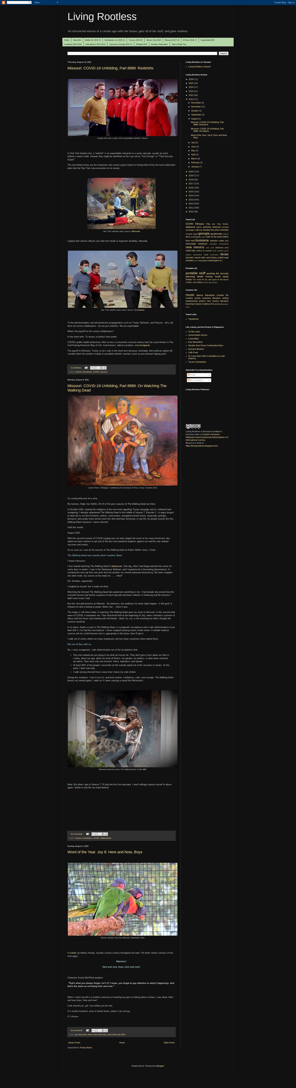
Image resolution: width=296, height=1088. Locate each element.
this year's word (85, 1034)
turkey (214, 257)
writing (225, 298)
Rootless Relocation (159, 44)
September (196, 115)
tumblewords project (195, 301)
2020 (191, 171)
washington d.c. (215, 260)
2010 (191, 211)
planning (190, 276)
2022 (191, 95)
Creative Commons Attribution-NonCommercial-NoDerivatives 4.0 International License (207, 437)
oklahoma (219, 248)
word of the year (99, 1034)
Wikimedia (136, 231)
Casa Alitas (193, 338)
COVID (96, 372)
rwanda (208, 251)
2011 (191, 208)
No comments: (77, 834)
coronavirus (87, 372)
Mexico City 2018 (153, 40)
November (196, 106)
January (195, 166)
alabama (190, 226)
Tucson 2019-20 (136, 40)
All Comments (196, 380)
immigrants (144, 345)
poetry (198, 298)
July (193, 142)
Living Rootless (102, 16)
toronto (189, 257)
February (195, 162)
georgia (203, 233)
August (194, 119)
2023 (191, 91)
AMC (145, 769)
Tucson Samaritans (197, 362)
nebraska (213, 244)
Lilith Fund (193, 352)
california (198, 230)
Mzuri (217, 431)
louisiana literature (211, 298)
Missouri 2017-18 (172, 40)
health (218, 276)
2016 (191, 188)
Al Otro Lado (194, 331)
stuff (202, 273)
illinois (188, 237)
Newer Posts (74, 1042)
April (193, 154)
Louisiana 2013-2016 (73, 44)
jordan (203, 237)
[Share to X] (98, 368)
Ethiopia (199, 223)
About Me (77, 40)
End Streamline (195, 342)
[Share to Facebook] (101, 368)
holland (226, 234)
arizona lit (218, 304)
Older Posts (169, 1042)
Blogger (160, 1066)
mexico (214, 240)
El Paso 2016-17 (190, 40)
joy (76, 1034)
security (224, 273)
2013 (191, 199)
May (193, 150)
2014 (191, 195)
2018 (191, 179)
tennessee (214, 255)
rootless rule (191, 282)
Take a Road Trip (179, 44)
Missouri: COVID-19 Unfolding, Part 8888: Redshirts (110, 68)
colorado (224, 230)
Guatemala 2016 (207, 40)
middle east (224, 241)
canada (206, 230)
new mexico (195, 247)
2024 (191, 87)
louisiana (202, 240)
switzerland (197, 255)
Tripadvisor (193, 319)
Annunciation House (197, 335)
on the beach (223, 279)
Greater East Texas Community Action (205, 345)
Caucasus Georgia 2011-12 (120, 44)
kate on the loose (214, 237)
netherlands (224, 244)
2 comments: (76, 368)
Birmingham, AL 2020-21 (115, 40)
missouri (103, 372)
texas (224, 254)
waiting (199, 282)
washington (203, 261)
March (194, 158)
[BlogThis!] (95, 368)
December (196, 103)
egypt (195, 234)
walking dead (105, 838)
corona (78, 372)
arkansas (216, 227)
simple (189, 279)
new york (210, 248)
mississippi (191, 244)
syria (206, 255)
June (193, 146)
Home (66, 40)
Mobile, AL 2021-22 (93, 40)
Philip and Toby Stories (217, 224)
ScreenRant (139, 310)
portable (192, 273)
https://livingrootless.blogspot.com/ (202, 446)
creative (189, 298)
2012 (191, 203)
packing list (213, 273)
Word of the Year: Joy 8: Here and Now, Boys (104, 852)
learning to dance (194, 304)
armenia (225, 227)
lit (213, 304)
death (200, 276)
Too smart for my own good (205, 279)
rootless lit (200, 251)
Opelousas (117, 566)
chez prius (215, 230)
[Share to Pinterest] (105, 368)
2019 (191, 175)
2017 (191, 183)
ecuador (189, 234)
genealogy (213, 282)
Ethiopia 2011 (141, 44)
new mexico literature (218, 301)
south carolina (217, 251)
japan (198, 237)
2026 (191, 79)
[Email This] (92, 368)
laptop (226, 276)
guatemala (216, 233)
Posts (192, 375)
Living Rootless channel (199, 66)
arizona (207, 226)
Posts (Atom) (86, 1047)
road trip (190, 250)
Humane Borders (196, 349)
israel (193, 237)
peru (227, 248)
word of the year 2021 (116, 1034)
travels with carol (202, 257)
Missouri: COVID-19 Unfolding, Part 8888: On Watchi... (207, 130)
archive (205, 282)
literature (210, 295)
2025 (191, 83)
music (190, 295)
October (195, 111)
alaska (199, 227)
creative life (223, 295)
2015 (191, 191)
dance (199, 295)
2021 (191, 99)
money (209, 276)
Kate (83, 504)
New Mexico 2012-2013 (95, 44)
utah (196, 261)
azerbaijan (190, 230)
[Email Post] (86, 368)
